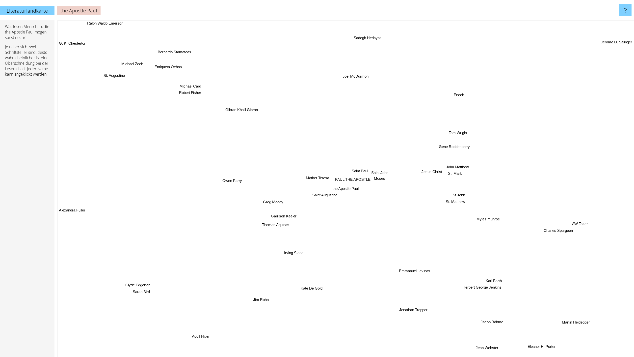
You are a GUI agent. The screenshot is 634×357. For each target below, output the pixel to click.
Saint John (380, 173)
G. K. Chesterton (72, 43)
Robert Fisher (188, 95)
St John (459, 194)
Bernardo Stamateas (175, 52)
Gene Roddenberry (453, 146)
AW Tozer (579, 226)
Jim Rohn (264, 301)
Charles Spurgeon (557, 233)
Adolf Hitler (202, 337)
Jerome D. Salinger (616, 38)
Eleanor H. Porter (544, 345)
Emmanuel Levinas (415, 271)
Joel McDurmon (359, 76)
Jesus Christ (432, 171)
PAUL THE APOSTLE (352, 179)
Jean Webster (489, 347)
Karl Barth (491, 282)
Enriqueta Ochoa (169, 66)
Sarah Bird (139, 290)
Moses (379, 179)
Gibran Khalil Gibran (241, 110)
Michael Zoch (133, 63)
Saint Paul (360, 171)
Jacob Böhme (492, 322)
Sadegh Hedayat (363, 37)
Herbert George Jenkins (481, 288)
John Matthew (457, 167)
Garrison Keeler (282, 214)
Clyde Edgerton (136, 284)
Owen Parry (232, 179)
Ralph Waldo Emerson (104, 23)
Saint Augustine (324, 195)
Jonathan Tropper (410, 310)
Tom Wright (458, 133)
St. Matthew (455, 201)
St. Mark (455, 173)
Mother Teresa (318, 177)
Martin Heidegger (577, 321)
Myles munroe (487, 221)
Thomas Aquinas (274, 224)
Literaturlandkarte (27, 10)
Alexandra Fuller (72, 211)
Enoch (461, 96)
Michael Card (185, 89)
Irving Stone (294, 253)
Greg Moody (272, 200)
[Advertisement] (27, 156)
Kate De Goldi (318, 289)
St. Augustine (115, 74)
